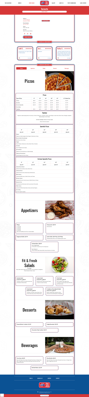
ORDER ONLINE (46, 64)
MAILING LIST (40, 378)
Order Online (54, 11)
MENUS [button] (19, 3)
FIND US (30, 378)
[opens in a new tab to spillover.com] (44, 395)
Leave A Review (47, 20)
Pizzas (21, 68)
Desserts (55, 68)
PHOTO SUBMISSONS (72, 3)
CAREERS (49, 378)
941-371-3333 (25, 24)
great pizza (40, 51)
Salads (44, 68)
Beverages (67, 68)
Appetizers (33, 68)
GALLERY (53, 3)
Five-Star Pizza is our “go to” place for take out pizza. (25, 52)
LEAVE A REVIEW (83, 3)
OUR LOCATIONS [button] (8, 3)
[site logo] (44, 3)
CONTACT (58, 378)
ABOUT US (61, 3)
